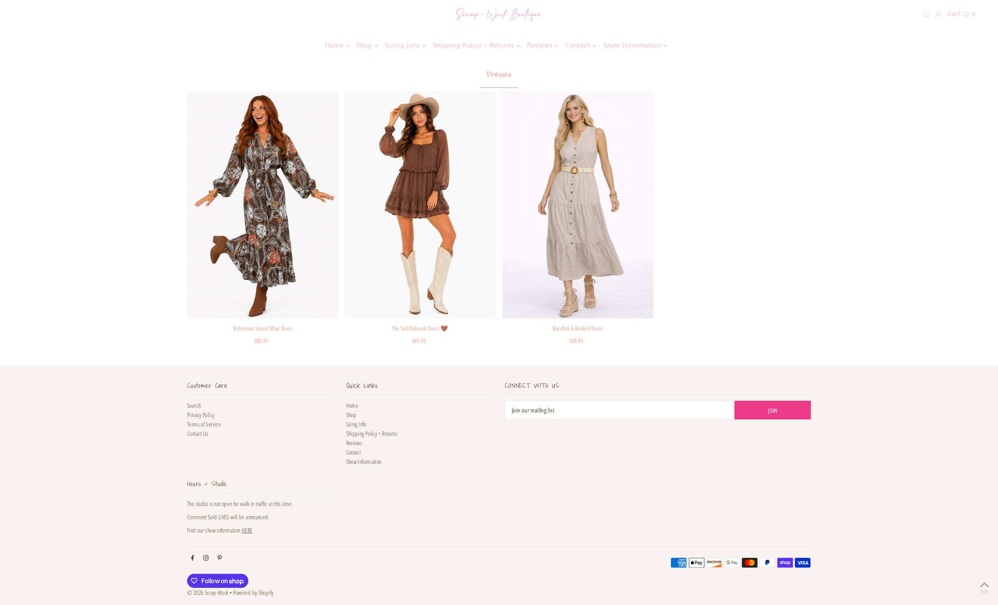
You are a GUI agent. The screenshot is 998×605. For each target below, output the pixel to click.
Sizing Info (356, 424)
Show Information (364, 461)
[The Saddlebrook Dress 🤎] (420, 205)
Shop (351, 415)
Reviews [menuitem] (539, 45)
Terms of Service (204, 424)
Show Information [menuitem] (632, 45)
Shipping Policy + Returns (371, 433)
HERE (247, 530)
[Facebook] (192, 558)
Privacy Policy (200, 415)
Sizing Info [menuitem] (402, 45)
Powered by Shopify (253, 592)
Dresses (499, 74)
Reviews (354, 443)
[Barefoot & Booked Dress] (577, 205)
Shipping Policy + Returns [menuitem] (473, 45)
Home (352, 405)
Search (194, 405)
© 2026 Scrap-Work (207, 592)
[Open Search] (926, 14)
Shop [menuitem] (364, 45)
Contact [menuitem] (577, 45)
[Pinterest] (220, 558)
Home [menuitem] (334, 45)
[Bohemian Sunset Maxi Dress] (262, 205)
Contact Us (198, 433)
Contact (353, 452)
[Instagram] (206, 558)
